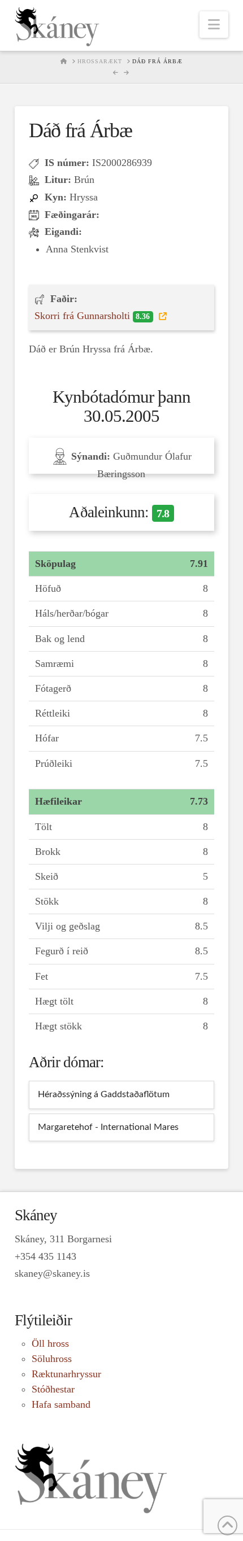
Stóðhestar (53, 1389)
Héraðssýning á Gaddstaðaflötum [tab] (104, 1094)
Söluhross (52, 1358)
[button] (213, 24)
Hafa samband (61, 1404)
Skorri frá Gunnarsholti (92, 315)
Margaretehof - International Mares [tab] (108, 1127)
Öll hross (50, 1343)
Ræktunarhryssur (66, 1374)
